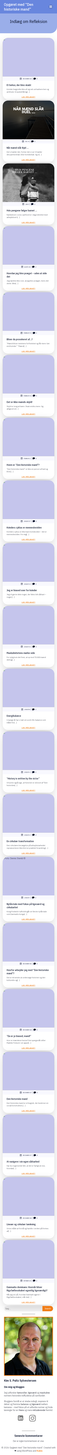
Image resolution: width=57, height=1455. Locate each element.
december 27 (27, 1092)
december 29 (27, 78)
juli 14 (27, 141)
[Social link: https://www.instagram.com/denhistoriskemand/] (34, 1418)
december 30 (27, 963)
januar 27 (27, 521)
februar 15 (27, 333)
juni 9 (27, 204)
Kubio (40, 1450)
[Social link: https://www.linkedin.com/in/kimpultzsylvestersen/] (22, 1418)
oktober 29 (27, 1281)
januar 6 (27, 709)
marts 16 (27, 267)
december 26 (27, 1218)
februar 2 (27, 458)
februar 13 (27, 396)
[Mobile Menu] (51, 6)
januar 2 (27, 835)
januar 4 (27, 772)
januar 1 (27, 897)
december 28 (27, 1030)
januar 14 (27, 584)
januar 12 (27, 647)
